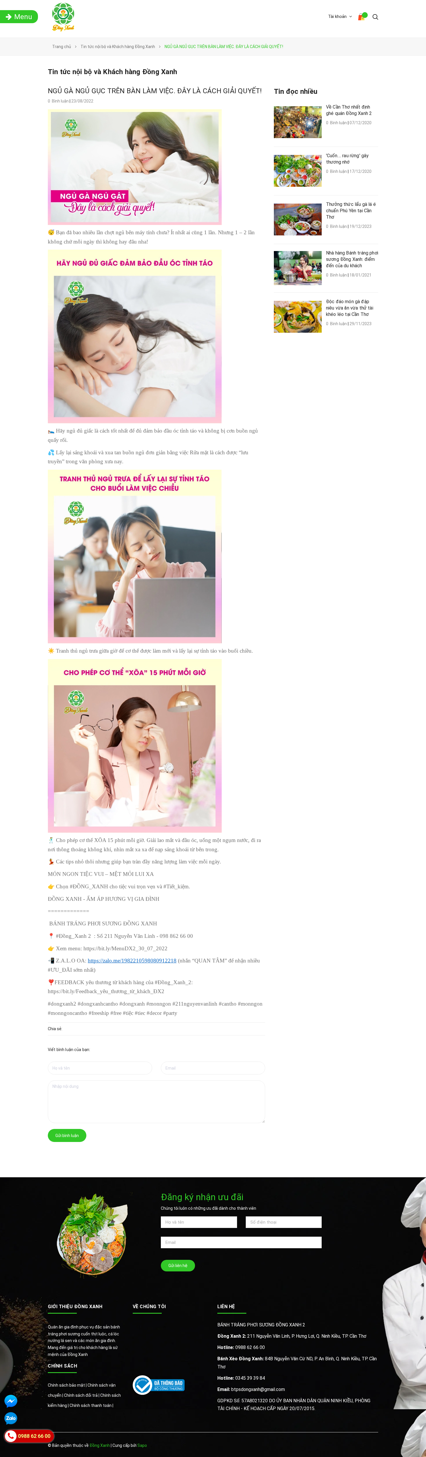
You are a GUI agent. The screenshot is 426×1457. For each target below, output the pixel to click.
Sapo (142, 1445)
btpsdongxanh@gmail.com (251, 1389)
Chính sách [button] (62, 1366)
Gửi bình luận (67, 1135)
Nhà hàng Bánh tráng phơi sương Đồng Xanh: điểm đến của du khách (352, 259)
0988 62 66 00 (241, 1347)
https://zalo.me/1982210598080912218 (132, 961)
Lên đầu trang (360, 1446)
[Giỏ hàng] (362, 17)
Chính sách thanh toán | (91, 1405)
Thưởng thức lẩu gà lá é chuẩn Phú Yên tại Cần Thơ (351, 211)
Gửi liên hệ (177, 1265)
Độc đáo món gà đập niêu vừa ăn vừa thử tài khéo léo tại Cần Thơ (349, 308)
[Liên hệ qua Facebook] (10, 1401)
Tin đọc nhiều (295, 91)
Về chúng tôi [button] (149, 1306)
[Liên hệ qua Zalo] (10, 1418)
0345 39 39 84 (241, 1378)
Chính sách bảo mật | (68, 1385)
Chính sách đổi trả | (82, 1395)
